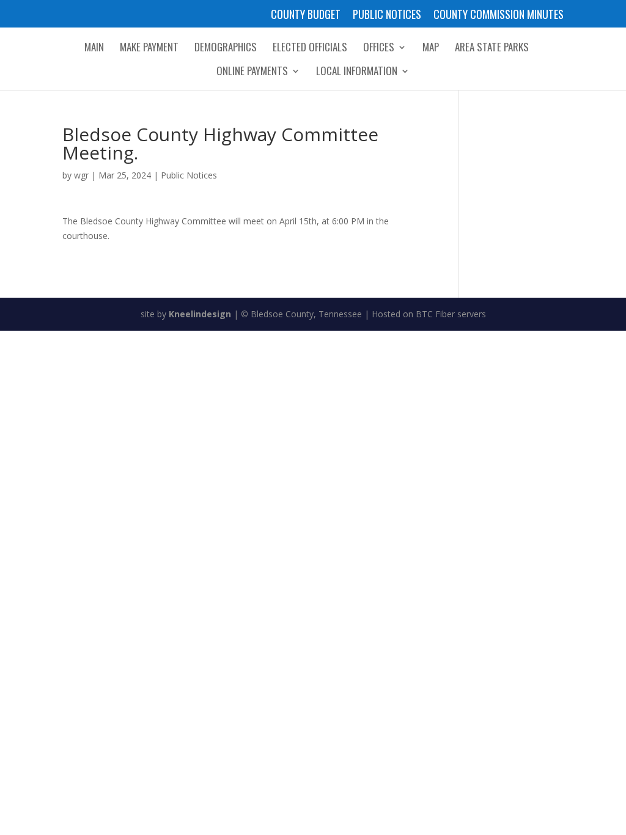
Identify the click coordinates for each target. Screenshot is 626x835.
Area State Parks (492, 48)
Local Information (356, 72)
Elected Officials (310, 48)
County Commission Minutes (498, 15)
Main (94, 48)
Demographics (225, 48)
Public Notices (387, 15)
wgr (81, 175)
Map (430, 48)
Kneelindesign (200, 314)
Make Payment (149, 48)
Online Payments (252, 72)
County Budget (306, 15)
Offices (378, 48)
